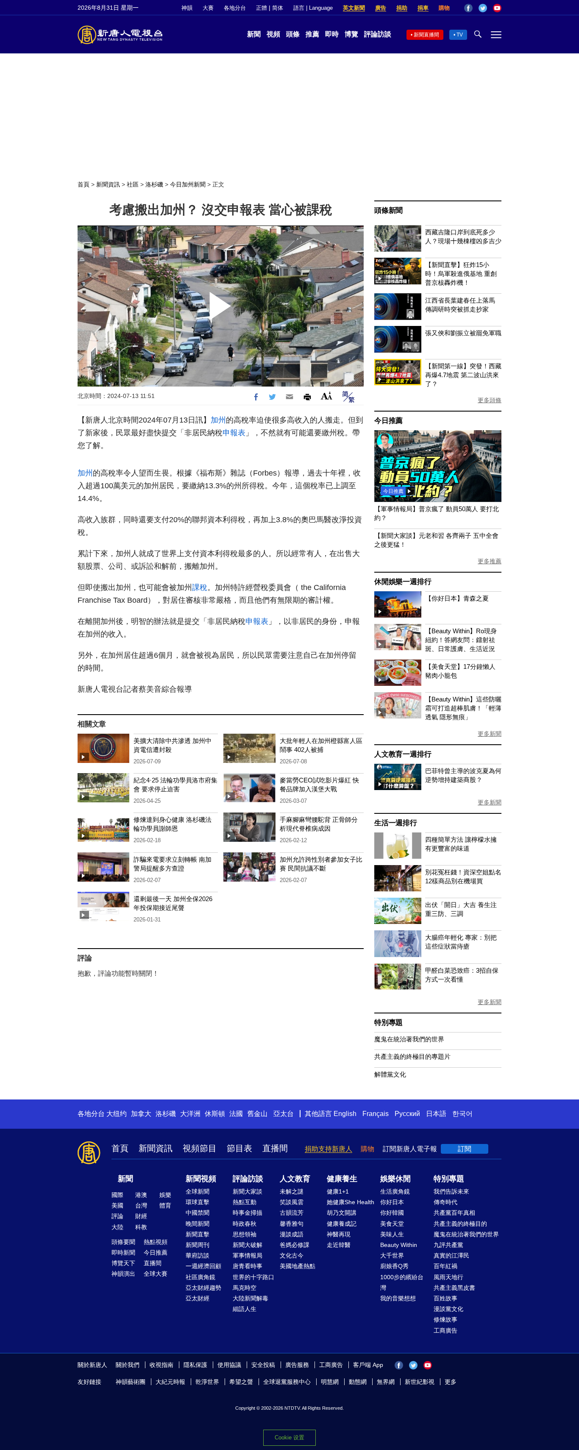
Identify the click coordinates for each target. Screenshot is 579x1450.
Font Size (326, 395)
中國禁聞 (197, 1212)
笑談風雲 (291, 1202)
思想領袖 (244, 1234)
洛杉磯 (154, 184)
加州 (218, 420)
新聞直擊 (197, 1234)
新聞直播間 (426, 35)
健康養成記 (341, 1223)
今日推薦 (388, 421)
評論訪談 (377, 34)
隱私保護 (195, 1364)
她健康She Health (350, 1202)
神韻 (186, 8)
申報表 (234, 433)
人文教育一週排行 (402, 754)
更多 (451, 1381)
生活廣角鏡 (395, 1191)
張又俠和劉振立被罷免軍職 (463, 333)
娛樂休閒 (395, 1178)
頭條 (293, 34)
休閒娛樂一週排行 (402, 582)
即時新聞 (123, 1252)
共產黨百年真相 (454, 1212)
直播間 (275, 1148)
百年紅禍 (445, 1266)
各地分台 (235, 8)
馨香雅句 (291, 1223)
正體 (261, 8)
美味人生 (392, 1234)
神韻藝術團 (130, 1381)
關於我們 (127, 1364)
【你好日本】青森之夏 (457, 598)
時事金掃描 (247, 1212)
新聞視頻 (201, 1178)
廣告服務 (297, 1364)
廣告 (380, 8)
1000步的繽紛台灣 (401, 1282)
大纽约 (116, 1113)
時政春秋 (244, 1223)
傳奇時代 (445, 1202)
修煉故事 (445, 1319)
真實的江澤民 (451, 1255)
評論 (117, 1216)
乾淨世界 (207, 1381)
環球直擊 (197, 1202)
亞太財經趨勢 (203, 1287)
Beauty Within (398, 1244)
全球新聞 (197, 1191)
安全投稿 (263, 1364)
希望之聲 (241, 1381)
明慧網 (330, 1381)
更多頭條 (489, 400)
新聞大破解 (247, 1244)
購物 (444, 8)
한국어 (462, 1113)
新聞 (254, 34)
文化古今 (291, 1255)
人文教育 (295, 1178)
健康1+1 (338, 1191)
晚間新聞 (197, 1223)
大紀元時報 (170, 1381)
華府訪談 (197, 1255)
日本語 (436, 1113)
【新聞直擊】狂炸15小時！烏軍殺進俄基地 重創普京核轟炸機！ (461, 273)
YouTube (497, 8)
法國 (236, 1113)
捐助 (401, 8)
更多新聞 (489, 733)
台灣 (141, 1205)
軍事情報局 (247, 1255)
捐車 (423, 8)
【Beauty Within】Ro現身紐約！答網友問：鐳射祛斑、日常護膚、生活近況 (461, 639)
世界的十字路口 (253, 1277)
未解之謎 (291, 1191)
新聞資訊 (108, 184)
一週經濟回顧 (203, 1266)
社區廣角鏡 (200, 1277)
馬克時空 (244, 1287)
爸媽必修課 (294, 1244)
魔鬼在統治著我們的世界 (409, 1039)
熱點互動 (244, 1202)
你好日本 (392, 1202)
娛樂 (165, 1194)
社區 (133, 184)
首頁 (83, 184)
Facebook (468, 8)
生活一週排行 (395, 823)
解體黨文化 (390, 1074)
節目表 (239, 1148)
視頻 (273, 34)
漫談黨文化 (448, 1308)
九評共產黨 (448, 1244)
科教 (141, 1227)
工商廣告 (445, 1330)
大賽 (208, 8)
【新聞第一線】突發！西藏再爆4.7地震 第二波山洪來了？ (463, 374)
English (345, 1113)
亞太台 (283, 1113)
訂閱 (464, 1148)
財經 (141, 1216)
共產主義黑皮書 (454, 1287)
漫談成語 (291, 1234)
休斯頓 (215, 1113)
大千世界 (392, 1255)
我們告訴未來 (451, 1191)
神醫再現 (339, 1234)
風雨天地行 (448, 1277)
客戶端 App (368, 1364)
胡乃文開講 (341, 1212)
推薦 (312, 34)
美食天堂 (392, 1223)
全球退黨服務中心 (287, 1381)
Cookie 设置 (289, 1437)
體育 (165, 1205)
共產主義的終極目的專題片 (412, 1056)
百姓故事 (445, 1298)
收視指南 (161, 1364)
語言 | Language (313, 8)
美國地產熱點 (297, 1266)
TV (460, 35)
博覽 (351, 34)
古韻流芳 (291, 1212)
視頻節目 (200, 1148)
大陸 (117, 1227)
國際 (117, 1194)
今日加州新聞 (188, 184)
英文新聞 (354, 8)
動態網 (358, 1381)
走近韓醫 (339, 1244)
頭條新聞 (388, 210)
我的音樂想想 (398, 1298)
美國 (117, 1205)
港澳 (141, 1194)
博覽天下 (123, 1263)
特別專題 (388, 1023)
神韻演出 (123, 1273)
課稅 (199, 587)
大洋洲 (190, 1113)
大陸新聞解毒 (250, 1298)
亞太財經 (197, 1298)
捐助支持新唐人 (328, 1148)
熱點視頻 (155, 1241)
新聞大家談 (247, 1191)
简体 (277, 8)
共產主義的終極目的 (460, 1223)
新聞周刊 (197, 1244)
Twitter (483, 8)
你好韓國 (392, 1212)
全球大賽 (155, 1273)
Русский (407, 1113)
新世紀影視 (419, 1381)
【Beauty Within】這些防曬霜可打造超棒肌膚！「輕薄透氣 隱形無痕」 (463, 708)
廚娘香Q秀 (394, 1266)
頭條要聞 (123, 1241)
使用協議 (229, 1364)
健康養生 (342, 1178)
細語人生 (244, 1308)
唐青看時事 (247, 1266)
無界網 (386, 1381)
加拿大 (141, 1113)
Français (375, 1113)
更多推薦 (489, 561)
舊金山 (257, 1113)
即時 (332, 34)
